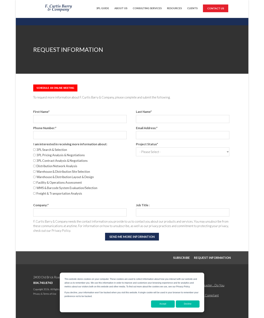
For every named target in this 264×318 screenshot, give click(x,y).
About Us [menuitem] (120, 8)
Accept (162, 304)
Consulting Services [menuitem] (147, 8)
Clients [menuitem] (192, 8)
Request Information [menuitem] (212, 258)
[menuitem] (215, 9)
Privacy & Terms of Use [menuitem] (44, 293)
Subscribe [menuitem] (181, 258)
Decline (187, 304)
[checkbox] (80, 172)
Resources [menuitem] (174, 8)
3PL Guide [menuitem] (102, 8)
